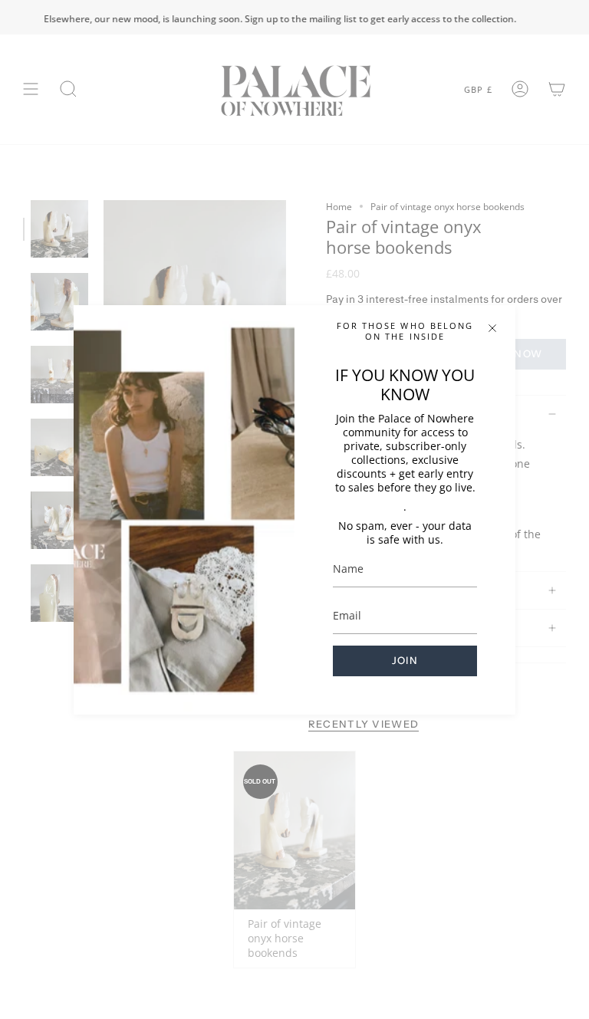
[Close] (492, 328)
